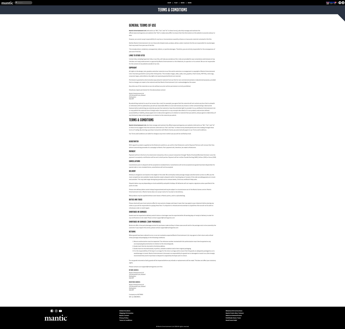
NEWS (183, 3)
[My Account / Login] (343, 2)
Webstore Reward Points (234, 315)
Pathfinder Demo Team (233, 318)
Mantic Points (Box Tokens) (235, 313)
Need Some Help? (231, 320)
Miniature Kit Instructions (234, 311)
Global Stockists (124, 311)
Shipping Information (126, 313)
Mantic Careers (124, 315)
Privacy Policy (123, 318)
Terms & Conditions (125, 320)
